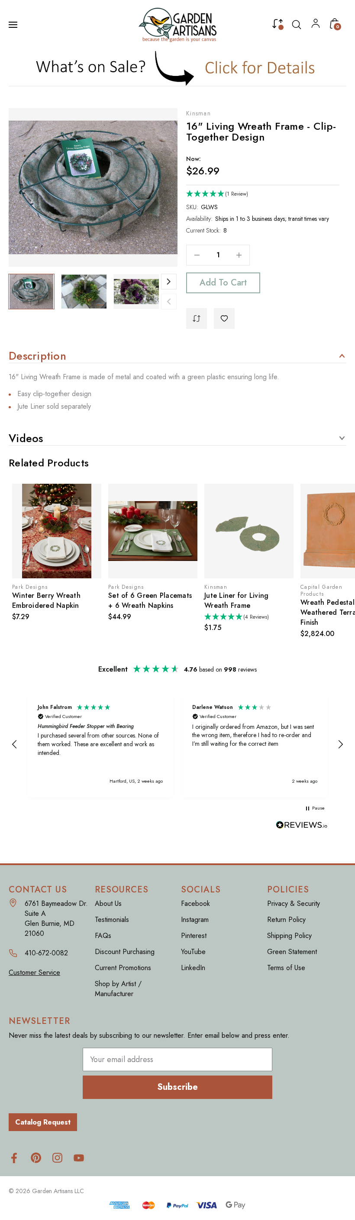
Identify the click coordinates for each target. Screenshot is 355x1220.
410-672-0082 (46, 953)
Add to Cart (223, 282)
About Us (108, 903)
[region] (177, 744)
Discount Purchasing (125, 952)
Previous (169, 301)
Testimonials (112, 920)
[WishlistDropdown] (224, 318)
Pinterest (194, 936)
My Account (315, 25)
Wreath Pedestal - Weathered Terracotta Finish (244, 612)
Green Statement (292, 952)
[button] (178, 68)
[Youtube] (79, 1157)
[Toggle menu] (14, 25)
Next (169, 281)
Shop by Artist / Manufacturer (118, 989)
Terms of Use (286, 968)
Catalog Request (43, 1122)
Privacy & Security (293, 903)
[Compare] (277, 25)
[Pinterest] (35, 1157)
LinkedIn (193, 968)
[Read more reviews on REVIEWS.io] (302, 826)
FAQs (103, 936)
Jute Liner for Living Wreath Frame (143, 600)
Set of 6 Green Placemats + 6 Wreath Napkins (57, 600)
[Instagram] (57, 1157)
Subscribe (177, 1087)
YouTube (193, 952)
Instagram (195, 920)
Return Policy (286, 920)
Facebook (195, 903)
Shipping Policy (289, 936)
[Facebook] (14, 1157)
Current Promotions (123, 968)
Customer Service (34, 972)
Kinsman (198, 113)
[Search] (296, 24)
